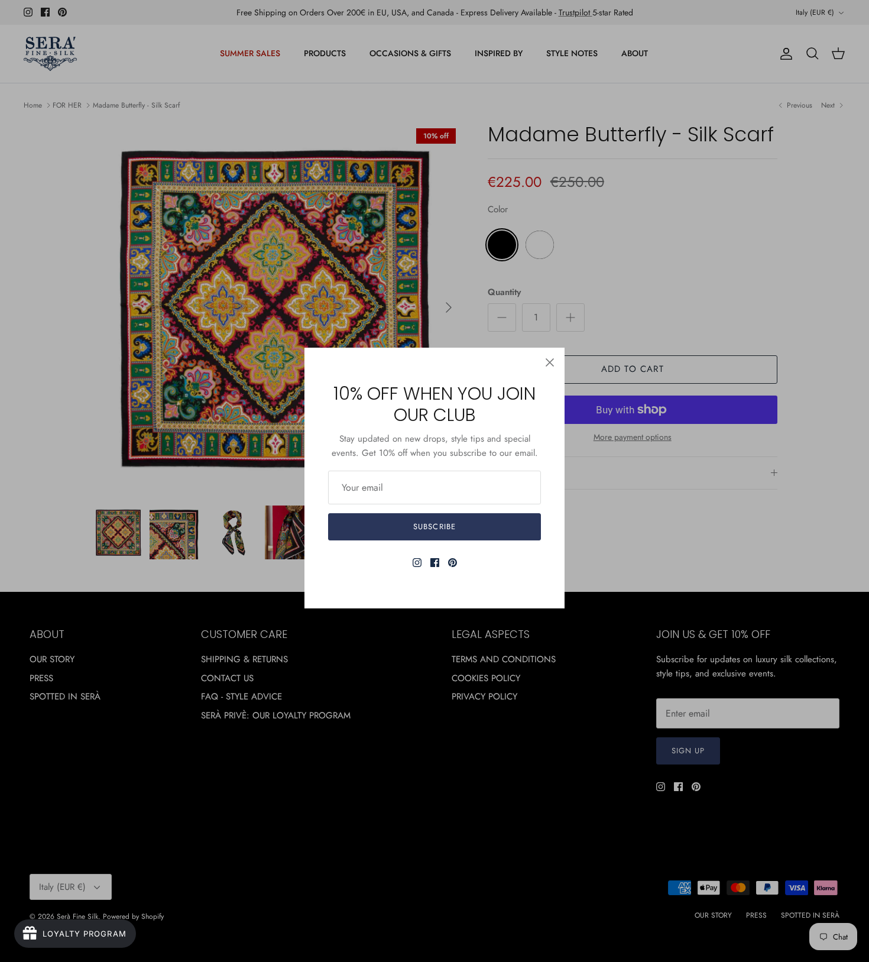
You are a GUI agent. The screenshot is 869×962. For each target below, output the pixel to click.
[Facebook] (434, 562)
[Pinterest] (452, 562)
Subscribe (434, 526)
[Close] (550, 362)
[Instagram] (417, 562)
